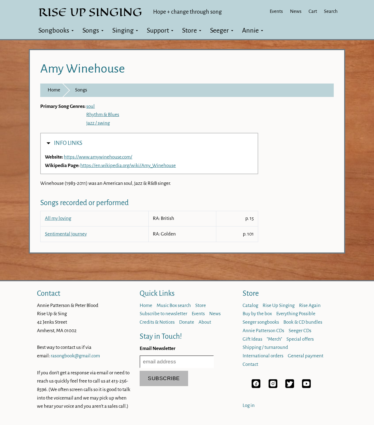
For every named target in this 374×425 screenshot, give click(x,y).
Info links (68, 143)
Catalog (250, 305)
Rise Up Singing (279, 305)
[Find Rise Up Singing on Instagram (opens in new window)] (273, 386)
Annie (250, 30)
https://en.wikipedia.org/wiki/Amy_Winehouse (128, 165)
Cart (313, 11)
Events (276, 11)
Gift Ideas (252, 339)
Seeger (219, 30)
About (204, 322)
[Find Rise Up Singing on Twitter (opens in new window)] (289, 386)
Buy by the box (257, 313)
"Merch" (274, 339)
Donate (186, 322)
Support (158, 30)
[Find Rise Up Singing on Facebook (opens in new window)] (256, 386)
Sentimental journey (66, 234)
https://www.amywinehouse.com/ (98, 157)
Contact (48, 293)
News (295, 11)
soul (90, 106)
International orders (263, 355)
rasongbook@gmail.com (75, 355)
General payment (305, 355)
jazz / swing (98, 123)
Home (54, 90)
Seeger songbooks (261, 322)
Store (189, 30)
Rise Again (310, 305)
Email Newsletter (158, 348)
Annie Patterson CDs (263, 330)
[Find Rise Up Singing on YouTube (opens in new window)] (306, 386)
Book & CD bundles (302, 322)
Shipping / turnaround (265, 347)
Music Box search (174, 305)
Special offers (300, 339)
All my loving (58, 218)
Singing (123, 30)
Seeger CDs (300, 330)
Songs (90, 30)
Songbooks (53, 30)
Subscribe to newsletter (163, 313)
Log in (249, 405)
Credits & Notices (157, 322)
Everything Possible (295, 313)
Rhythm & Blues (102, 114)
